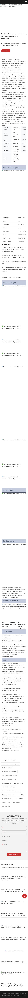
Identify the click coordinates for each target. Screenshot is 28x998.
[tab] (14, 57)
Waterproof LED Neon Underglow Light (10, 790)
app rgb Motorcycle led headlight (9, 775)
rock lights (4, 760)
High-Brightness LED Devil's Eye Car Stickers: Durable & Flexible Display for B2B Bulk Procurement (14, 890)
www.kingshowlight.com (9, 995)
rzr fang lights (13, 760)
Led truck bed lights (18, 783)
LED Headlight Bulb (6, 783)
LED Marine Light (19, 798)
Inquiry (5, 50)
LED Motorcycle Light (7, 798)
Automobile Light (6, 802)
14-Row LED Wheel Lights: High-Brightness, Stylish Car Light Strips (12, 985)
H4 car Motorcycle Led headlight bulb (10, 764)
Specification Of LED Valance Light (12, 962)
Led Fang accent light (7, 767)
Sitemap (17, 995)
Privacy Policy (23, 995)
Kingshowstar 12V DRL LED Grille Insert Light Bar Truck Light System (13, 914)
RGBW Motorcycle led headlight (9, 771)
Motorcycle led (16, 802)
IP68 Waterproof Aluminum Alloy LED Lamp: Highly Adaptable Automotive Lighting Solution (13, 939)
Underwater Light (6, 806)
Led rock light (21, 794)
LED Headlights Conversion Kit (9, 779)
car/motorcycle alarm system (9, 867)
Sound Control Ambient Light (8, 787)
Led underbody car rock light (8, 794)
